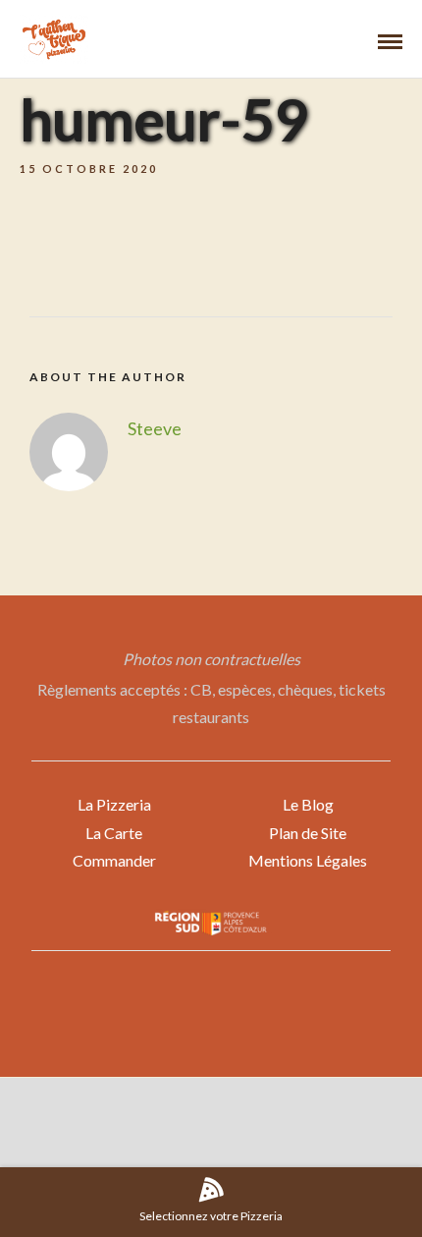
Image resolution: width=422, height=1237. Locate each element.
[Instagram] (224, 1138)
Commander (114, 860)
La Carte (113, 832)
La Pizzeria (114, 804)
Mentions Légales (307, 860)
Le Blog (308, 804)
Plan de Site (307, 832)
